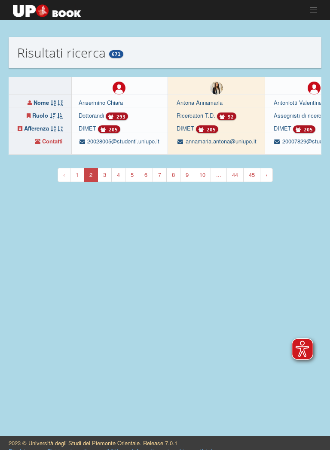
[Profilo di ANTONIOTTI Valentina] (314, 87)
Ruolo (40, 115)
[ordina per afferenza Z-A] (60, 128)
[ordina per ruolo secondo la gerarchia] (52, 115)
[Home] (47, 8)
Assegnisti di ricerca (300, 115)
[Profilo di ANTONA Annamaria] (216, 87)
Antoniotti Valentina (298, 102)
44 (235, 174)
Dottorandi (92, 115)
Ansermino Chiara (101, 102)
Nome (41, 102)
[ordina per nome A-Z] (53, 102)
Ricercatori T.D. (197, 115)
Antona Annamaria (200, 102)
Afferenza (36, 128)
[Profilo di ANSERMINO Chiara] (119, 87)
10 (202, 174)
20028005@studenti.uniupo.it (122, 141)
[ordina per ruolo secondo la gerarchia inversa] (60, 115)
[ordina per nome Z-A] (60, 102)
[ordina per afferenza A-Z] (53, 128)
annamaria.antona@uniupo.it (220, 141)
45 (252, 174)
